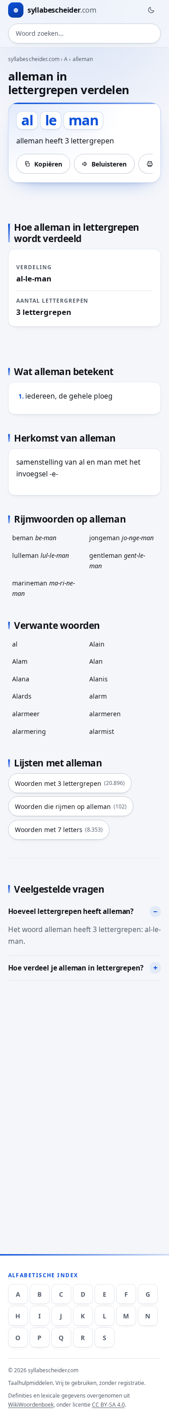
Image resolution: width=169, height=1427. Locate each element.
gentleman (117, 560)
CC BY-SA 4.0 (108, 1404)
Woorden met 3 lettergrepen (70, 783)
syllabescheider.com (33, 59)
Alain (97, 644)
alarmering (29, 731)
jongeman (121, 537)
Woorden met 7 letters (59, 829)
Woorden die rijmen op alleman (71, 806)
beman (34, 537)
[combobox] (84, 33)
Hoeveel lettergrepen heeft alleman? (71, 911)
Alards (22, 696)
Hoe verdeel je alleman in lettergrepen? (75, 968)
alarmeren (105, 713)
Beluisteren (109, 164)
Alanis (98, 679)
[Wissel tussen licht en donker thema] (151, 10)
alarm (98, 696)
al (15, 644)
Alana (20, 679)
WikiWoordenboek (31, 1404)
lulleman (40, 555)
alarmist (101, 731)
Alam (19, 661)
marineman (43, 588)
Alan (96, 661)
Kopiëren (48, 164)
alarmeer (26, 713)
